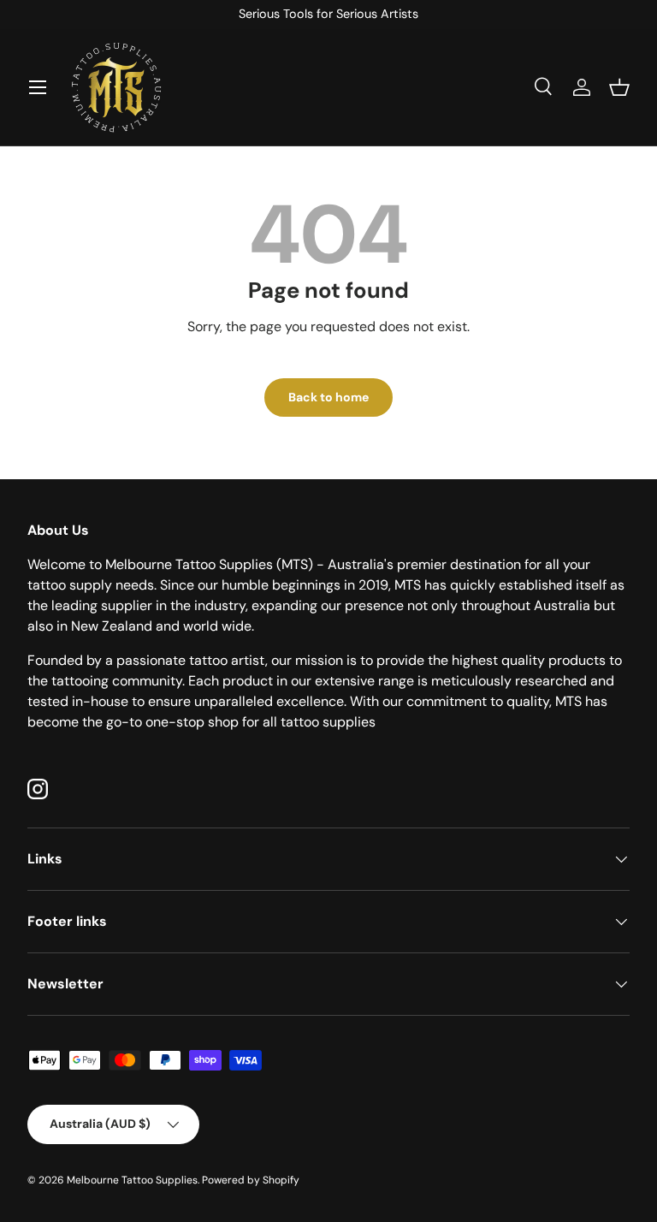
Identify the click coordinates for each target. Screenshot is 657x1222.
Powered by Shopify (250, 1180)
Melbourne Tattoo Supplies (132, 1180)
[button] (619, 87)
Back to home (328, 397)
